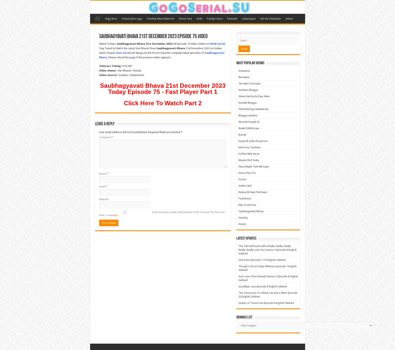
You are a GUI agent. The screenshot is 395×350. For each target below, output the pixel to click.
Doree (242, 179)
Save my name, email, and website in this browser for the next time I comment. (162, 214)
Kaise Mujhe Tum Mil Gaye (253, 166)
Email (103, 186)
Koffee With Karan (249, 153)
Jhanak (242, 134)
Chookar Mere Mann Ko (160, 18)
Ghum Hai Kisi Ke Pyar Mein (254, 96)
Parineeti (232, 18)
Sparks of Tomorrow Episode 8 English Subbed (266, 302)
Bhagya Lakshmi (247, 115)
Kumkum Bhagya (248, 89)
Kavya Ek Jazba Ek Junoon (253, 141)
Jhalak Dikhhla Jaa (248, 128)
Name (103, 173)
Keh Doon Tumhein (249, 147)
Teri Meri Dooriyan (249, 83)
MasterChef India (248, 160)
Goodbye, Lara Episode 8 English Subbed (262, 286)
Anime (289, 18)
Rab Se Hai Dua (247, 204)
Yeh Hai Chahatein (270, 18)
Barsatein (244, 77)
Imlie (199, 18)
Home (97, 18)
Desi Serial (123, 52)
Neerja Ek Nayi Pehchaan (252, 192)
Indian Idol (245, 185)
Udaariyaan (249, 18)
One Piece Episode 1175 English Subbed (261, 259)
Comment (106, 137)
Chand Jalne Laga (132, 18)
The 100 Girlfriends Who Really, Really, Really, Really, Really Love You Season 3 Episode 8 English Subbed (267, 250)
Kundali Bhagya (247, 102)
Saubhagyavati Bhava (251, 211)
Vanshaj (242, 217)
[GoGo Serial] (197, 7)
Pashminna (244, 198)
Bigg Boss (111, 18)
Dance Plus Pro (247, 172)
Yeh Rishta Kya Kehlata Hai (253, 109)
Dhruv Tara (185, 18)
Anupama (244, 70)
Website (104, 199)
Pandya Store (215, 18)
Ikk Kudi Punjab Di (248, 121)
